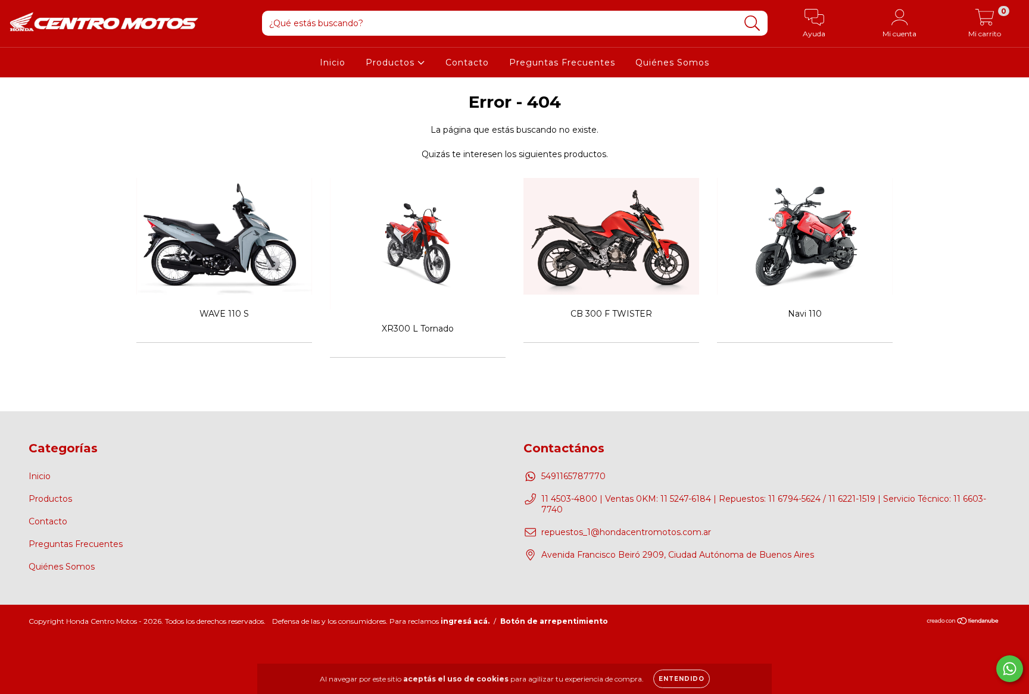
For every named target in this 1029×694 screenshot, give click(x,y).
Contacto (467, 62)
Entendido (681, 679)
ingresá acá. (465, 621)
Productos (391, 62)
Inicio (332, 62)
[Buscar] (752, 23)
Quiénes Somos (672, 62)
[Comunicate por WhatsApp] (1009, 668)
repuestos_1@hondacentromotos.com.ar (626, 532)
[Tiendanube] (963, 622)
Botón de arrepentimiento (554, 621)
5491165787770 (573, 476)
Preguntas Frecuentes (562, 62)
